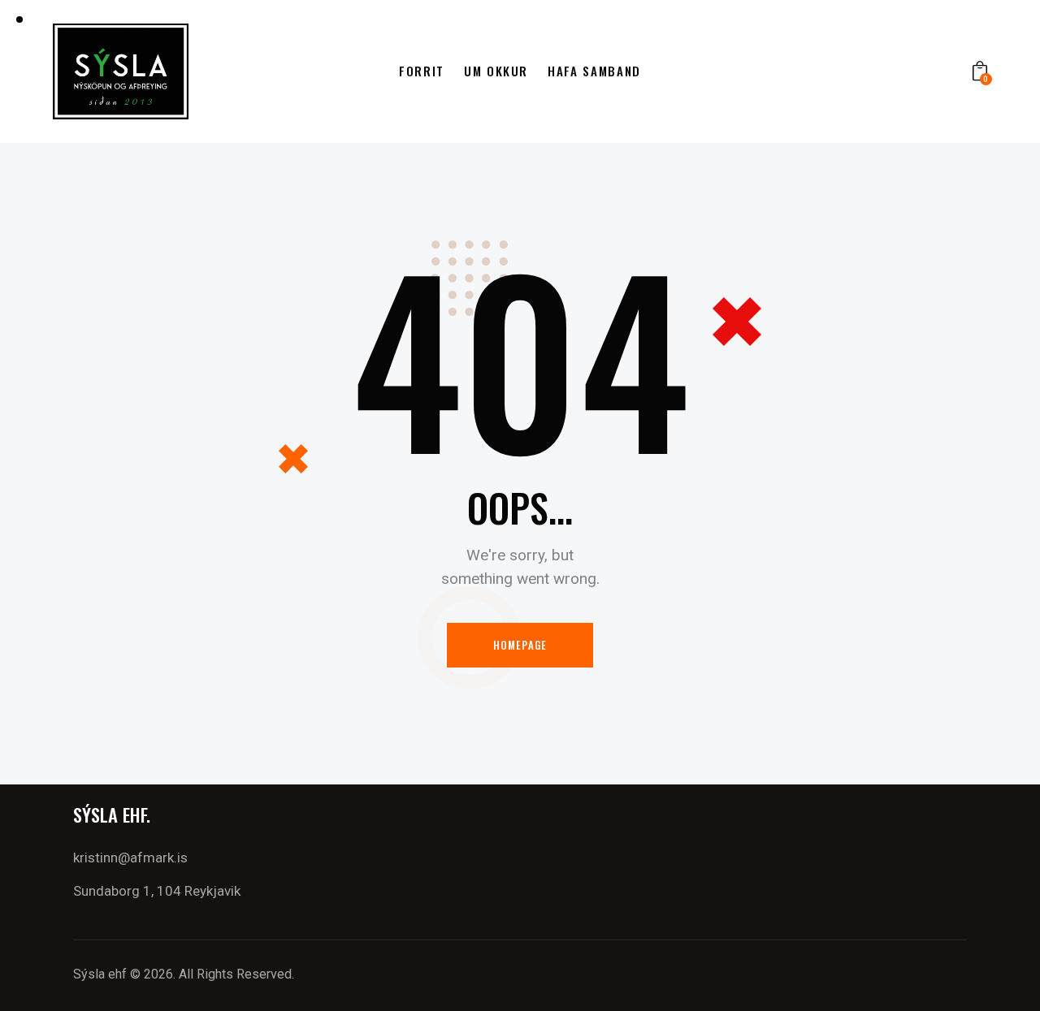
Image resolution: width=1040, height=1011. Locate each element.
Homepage (520, 645)
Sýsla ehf (100, 974)
